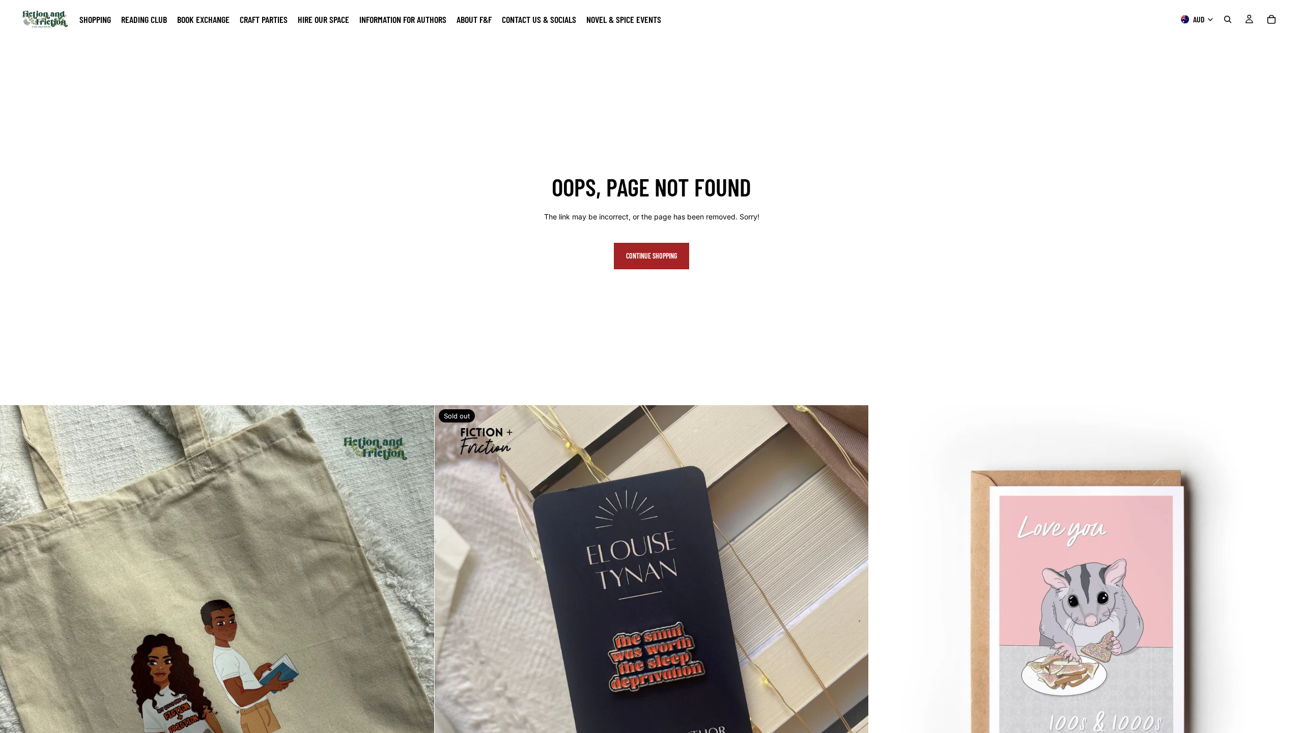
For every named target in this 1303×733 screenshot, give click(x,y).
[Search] (1227, 19)
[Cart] (1271, 19)
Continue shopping (651, 255)
